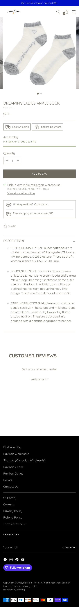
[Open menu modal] (74, 12)
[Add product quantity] (18, 160)
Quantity (9, 153)
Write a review (40, 379)
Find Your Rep (12, 447)
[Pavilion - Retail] (13, 11)
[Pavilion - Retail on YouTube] (23, 560)
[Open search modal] (58, 12)
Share (12, 226)
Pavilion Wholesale (16, 454)
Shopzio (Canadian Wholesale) (24, 460)
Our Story (9, 498)
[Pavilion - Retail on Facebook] (5, 560)
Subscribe (69, 547)
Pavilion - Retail (31, 582)
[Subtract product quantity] (6, 160)
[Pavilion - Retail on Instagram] (11, 560)
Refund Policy (12, 517)
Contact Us (10, 486)
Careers (8, 504)
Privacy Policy (12, 511)
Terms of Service (14, 524)
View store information (21, 193)
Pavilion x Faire (13, 467)
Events (7, 480)
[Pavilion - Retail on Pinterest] (17, 560)
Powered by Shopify (14, 589)
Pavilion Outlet (13, 473)
